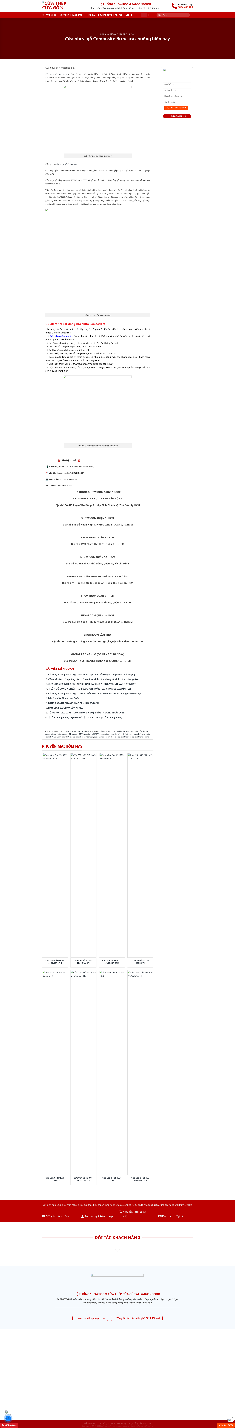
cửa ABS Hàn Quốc (107, 731)
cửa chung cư (144, 731)
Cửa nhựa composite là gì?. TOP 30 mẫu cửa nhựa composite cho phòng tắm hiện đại (94, 693)
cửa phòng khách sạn (84, 737)
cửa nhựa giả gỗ (68, 737)
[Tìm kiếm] (188, 15)
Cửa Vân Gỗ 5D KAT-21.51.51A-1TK (83, 1179)
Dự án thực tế (105, 15)
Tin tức (118, 15)
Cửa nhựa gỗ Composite (56, 74)
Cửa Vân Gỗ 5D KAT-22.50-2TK (55, 1179)
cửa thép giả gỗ (113, 737)
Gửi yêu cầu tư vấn (58, 1216)
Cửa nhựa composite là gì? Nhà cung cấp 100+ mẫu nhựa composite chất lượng (91, 674)
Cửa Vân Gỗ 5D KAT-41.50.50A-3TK (112, 961)
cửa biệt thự (121, 731)
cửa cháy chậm (132, 731)
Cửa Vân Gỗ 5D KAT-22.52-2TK (140, 961)
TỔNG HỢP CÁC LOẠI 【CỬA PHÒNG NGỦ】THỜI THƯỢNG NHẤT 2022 (86, 712)
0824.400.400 (10, 1425)
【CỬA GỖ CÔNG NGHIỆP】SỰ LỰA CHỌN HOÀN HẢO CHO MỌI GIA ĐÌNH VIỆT (90, 688)
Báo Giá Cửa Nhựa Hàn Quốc (63, 698)
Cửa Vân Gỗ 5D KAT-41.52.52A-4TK (55, 961)
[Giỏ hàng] (144, 15)
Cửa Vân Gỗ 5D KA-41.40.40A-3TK (140, 1179)
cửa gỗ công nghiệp (53, 734)
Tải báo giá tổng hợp (98, 1216)
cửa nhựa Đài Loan (53, 737)
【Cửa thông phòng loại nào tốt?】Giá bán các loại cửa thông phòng (85, 717)
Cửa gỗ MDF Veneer (96, 734)
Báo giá (91, 15)
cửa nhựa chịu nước (142, 734)
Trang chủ (51, 15)
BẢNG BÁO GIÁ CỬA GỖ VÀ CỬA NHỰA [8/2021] (73, 703)
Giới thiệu (64, 15)
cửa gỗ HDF (66, 734)
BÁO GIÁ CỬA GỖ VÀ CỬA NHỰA (65, 707)
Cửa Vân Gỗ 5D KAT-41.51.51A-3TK (83, 961)
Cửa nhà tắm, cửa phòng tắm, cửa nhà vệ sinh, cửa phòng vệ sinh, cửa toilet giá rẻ (93, 679)
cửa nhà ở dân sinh (125, 734)
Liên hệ (129, 15)
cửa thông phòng (142, 737)
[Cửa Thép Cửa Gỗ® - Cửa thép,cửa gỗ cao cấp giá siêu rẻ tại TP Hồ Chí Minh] (59, 6)
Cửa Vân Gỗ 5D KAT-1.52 (112, 1179)
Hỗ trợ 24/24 (226, 1425)
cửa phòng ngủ (100, 737)
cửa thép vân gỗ (127, 737)
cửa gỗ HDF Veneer (79, 734)
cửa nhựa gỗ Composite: (66, 164)
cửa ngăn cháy (111, 734)
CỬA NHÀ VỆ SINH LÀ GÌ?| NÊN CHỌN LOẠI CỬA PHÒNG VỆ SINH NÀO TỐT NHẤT (92, 684)
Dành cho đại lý (172, 1216)
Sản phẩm (77, 15)
